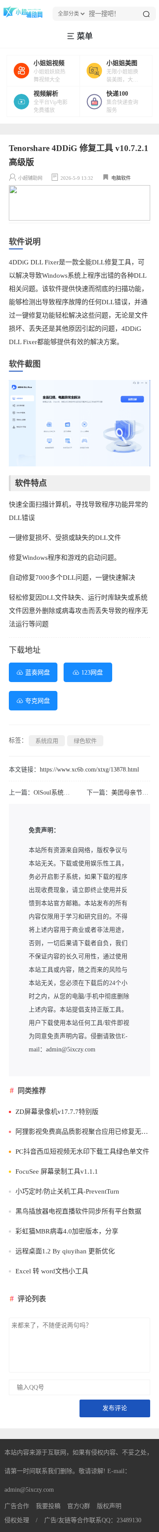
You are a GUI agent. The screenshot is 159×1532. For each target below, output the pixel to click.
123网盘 (92, 672)
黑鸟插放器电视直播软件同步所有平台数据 (78, 1211)
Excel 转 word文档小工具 (51, 1271)
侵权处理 (16, 1520)
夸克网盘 (37, 701)
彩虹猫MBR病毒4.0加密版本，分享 (66, 1231)
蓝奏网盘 (37, 672)
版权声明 (109, 1506)
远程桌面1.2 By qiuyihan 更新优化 (65, 1251)
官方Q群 (78, 1506)
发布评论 (114, 1408)
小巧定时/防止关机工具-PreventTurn (67, 1191)
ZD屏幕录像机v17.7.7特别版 (56, 1111)
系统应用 (46, 740)
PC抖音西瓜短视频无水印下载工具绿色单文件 (82, 1151)
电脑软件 (121, 178)
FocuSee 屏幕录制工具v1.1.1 (56, 1171)
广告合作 (16, 1506)
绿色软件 (85, 740)
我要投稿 (48, 1506)
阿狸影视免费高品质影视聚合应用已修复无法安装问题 (82, 1131)
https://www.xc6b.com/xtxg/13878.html (89, 769)
